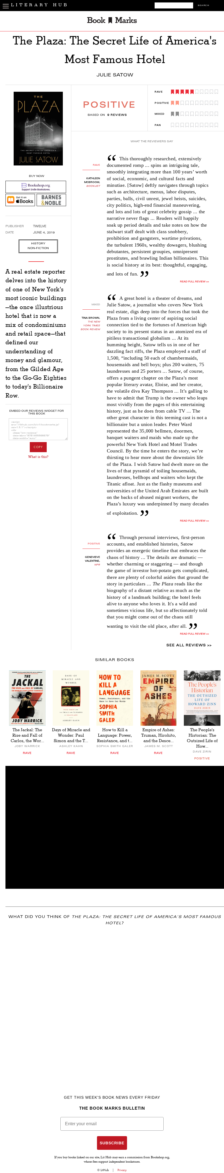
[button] (114, 827)
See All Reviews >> (189, 645)
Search (203, 6)
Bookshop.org (160, 1157)
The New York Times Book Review (90, 326)
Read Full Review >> (194, 282)
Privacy (122, 1170)
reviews (117, 115)
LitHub (105, 1170)
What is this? (38, 457)
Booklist (93, 186)
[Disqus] (114, 1002)
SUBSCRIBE (112, 1143)
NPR (97, 565)
